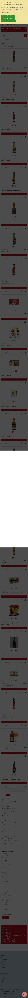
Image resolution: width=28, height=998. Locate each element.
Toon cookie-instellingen (8, 18)
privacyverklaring (5, 12)
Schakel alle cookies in (7, 16)
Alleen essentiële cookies (8, 21)
